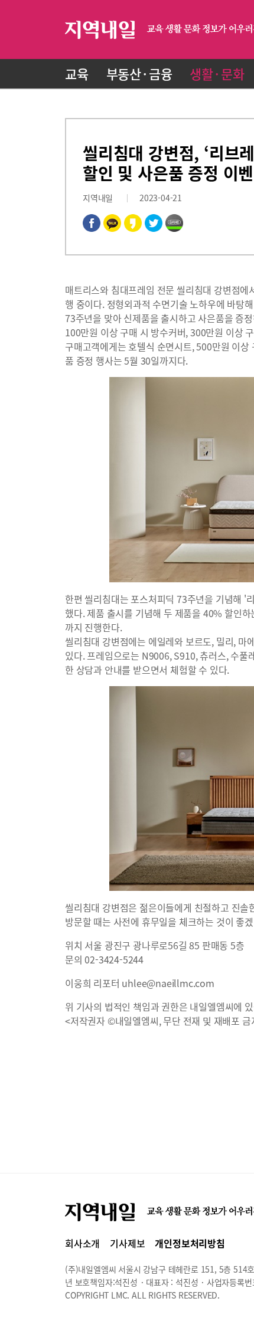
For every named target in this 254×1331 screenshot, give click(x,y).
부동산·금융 (139, 73)
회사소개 (82, 1243)
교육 (77, 73)
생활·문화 (217, 73)
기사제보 (127, 1243)
